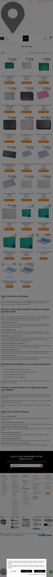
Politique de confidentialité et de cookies (37, 574)
